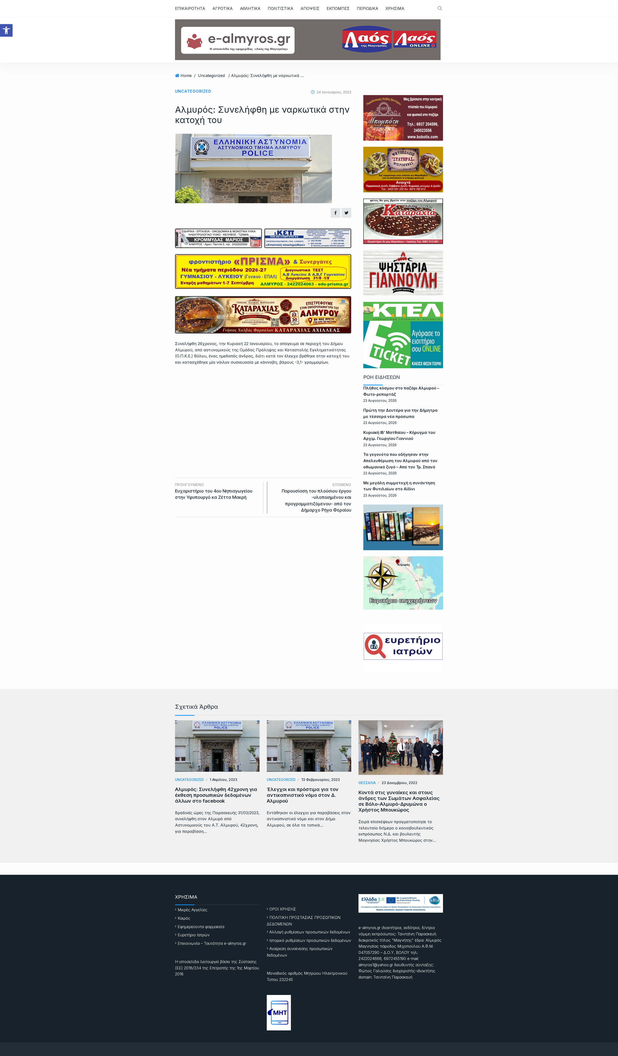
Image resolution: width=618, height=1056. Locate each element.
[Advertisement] (263, 405)
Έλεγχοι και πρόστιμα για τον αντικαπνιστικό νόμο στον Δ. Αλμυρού (302, 795)
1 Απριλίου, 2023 (223, 780)
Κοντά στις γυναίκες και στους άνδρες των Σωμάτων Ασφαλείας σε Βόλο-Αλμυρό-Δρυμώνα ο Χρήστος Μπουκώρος (399, 801)
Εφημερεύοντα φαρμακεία (201, 926)
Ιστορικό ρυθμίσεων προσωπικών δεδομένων (310, 940)
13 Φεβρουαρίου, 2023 (321, 780)
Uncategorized (211, 75)
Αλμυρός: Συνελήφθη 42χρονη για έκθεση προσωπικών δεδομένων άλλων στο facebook (216, 795)
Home (186, 75)
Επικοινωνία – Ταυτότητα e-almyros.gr (212, 943)
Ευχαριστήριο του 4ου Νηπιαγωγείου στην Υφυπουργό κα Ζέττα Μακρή (213, 491)
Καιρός (184, 918)
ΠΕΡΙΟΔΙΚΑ (367, 8)
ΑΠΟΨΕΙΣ (310, 8)
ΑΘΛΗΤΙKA (250, 8)
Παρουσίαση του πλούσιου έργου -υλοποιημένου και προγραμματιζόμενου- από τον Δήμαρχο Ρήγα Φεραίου (316, 498)
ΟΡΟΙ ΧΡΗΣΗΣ (282, 909)
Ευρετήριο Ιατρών (194, 934)
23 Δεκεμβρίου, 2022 (399, 783)
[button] (6, 30)
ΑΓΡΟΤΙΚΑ (222, 8)
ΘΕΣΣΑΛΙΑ (367, 783)
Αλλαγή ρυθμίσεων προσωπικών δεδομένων (309, 932)
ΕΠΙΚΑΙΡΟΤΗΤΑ (190, 8)
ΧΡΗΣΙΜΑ (395, 8)
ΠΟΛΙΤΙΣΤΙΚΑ (280, 8)
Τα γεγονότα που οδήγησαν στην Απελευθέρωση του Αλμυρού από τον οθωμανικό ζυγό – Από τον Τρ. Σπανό (400, 460)
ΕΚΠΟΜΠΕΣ (338, 8)
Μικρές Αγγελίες (192, 909)
